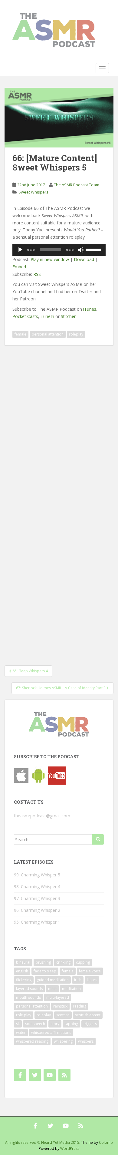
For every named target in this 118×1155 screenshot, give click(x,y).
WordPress (69, 1148)
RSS (37, 274)
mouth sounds (28, 997)
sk (18, 1023)
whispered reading (32, 1041)
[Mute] (81, 250)
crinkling (63, 962)
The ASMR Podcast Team (76, 184)
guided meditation (53, 979)
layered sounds (29, 988)
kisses (92, 979)
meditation (71, 988)
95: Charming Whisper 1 (37, 922)
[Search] (98, 839)
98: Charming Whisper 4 (37, 886)
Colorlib (106, 1142)
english (22, 971)
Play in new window (50, 259)
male (52, 988)
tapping (71, 1023)
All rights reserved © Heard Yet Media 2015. (42, 1142)
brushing (43, 962)
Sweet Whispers (33, 192)
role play (23, 1015)
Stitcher (68, 316)
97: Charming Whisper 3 (37, 898)
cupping (83, 962)
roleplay (76, 334)
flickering (23, 979)
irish (77, 979)
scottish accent (87, 1015)
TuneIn (47, 316)
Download (84, 259)
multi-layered (57, 997)
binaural (23, 962)
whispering (63, 1041)
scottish (63, 1015)
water (21, 1032)
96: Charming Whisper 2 (37, 910)
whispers (85, 1041)
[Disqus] (59, 421)
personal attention (48, 334)
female (20, 334)
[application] (59, 250)
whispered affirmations (51, 1032)
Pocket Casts (25, 316)
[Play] (20, 250)
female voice (90, 971)
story (55, 1023)
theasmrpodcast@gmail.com (42, 816)
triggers (90, 1023)
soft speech (35, 1023)
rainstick (60, 1006)
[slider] (94, 249)
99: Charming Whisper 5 (37, 875)
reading (79, 1006)
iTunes (89, 309)
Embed (19, 267)
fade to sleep (45, 971)
